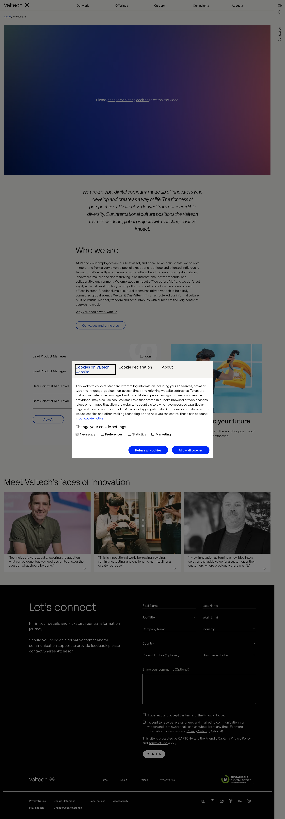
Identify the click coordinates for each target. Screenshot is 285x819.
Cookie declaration (135, 367)
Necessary (87, 434)
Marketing (163, 434)
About (167, 367)
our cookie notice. (91, 418)
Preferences (114, 434)
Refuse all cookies (148, 450)
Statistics (139, 434)
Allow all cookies (191, 450)
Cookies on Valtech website (93, 369)
